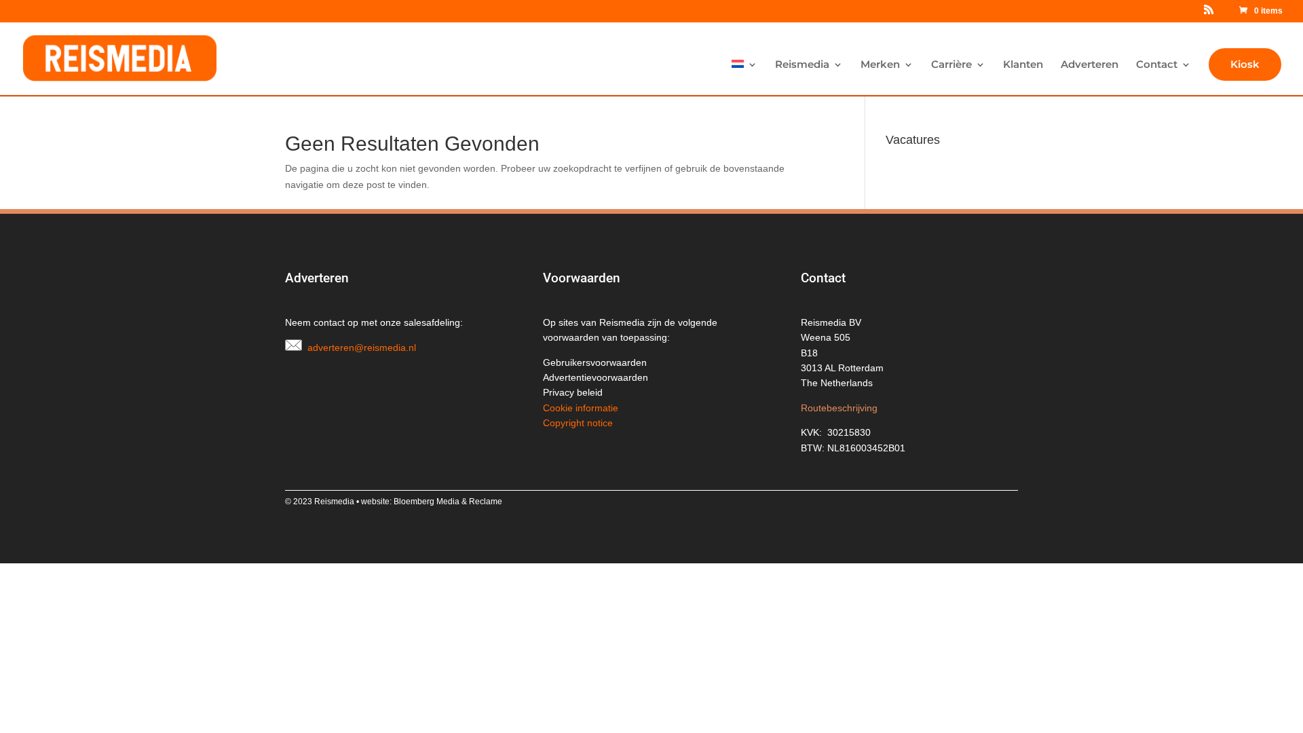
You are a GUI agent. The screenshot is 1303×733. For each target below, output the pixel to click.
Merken (880, 65)
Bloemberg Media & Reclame (448, 501)
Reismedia (802, 65)
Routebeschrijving (839, 407)
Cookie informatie (580, 407)
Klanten (1023, 65)
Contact (1156, 65)
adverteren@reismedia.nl (361, 347)
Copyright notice (578, 422)
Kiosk (1245, 64)
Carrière (951, 65)
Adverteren (1089, 65)
